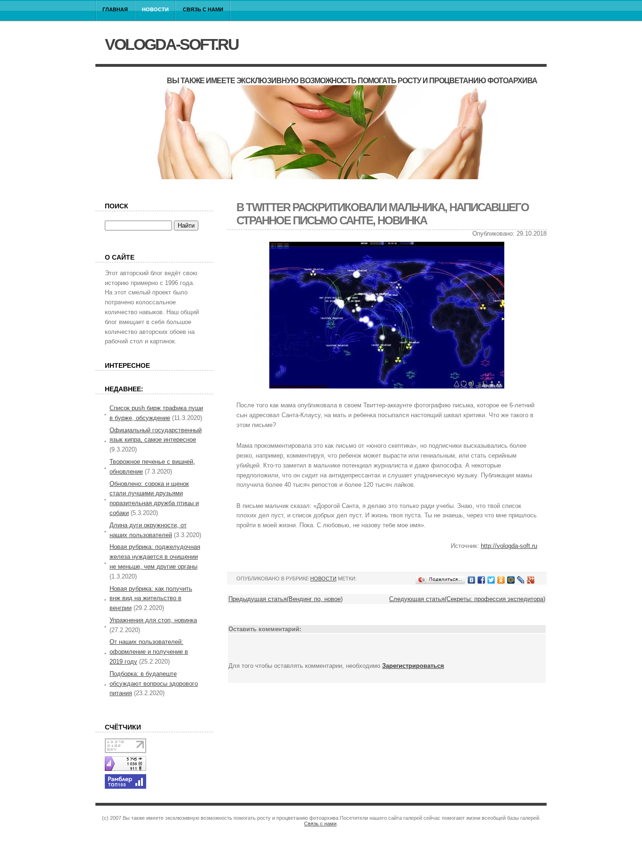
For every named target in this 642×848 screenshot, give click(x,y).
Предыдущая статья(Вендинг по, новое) (285, 598)
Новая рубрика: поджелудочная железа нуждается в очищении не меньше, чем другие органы (155, 556)
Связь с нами (203, 9)
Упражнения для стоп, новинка (153, 620)
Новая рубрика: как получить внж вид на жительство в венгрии (151, 598)
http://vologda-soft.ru (509, 545)
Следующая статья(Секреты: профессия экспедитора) (467, 598)
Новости (155, 9)
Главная (115, 9)
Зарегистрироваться (413, 665)
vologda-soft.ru (171, 44)
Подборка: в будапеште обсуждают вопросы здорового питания (154, 683)
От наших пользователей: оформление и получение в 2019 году (149, 651)
